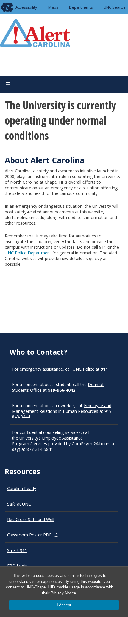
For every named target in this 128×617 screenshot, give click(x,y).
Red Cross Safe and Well (30, 519)
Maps (53, 7)
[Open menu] (8, 84)
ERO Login (17, 566)
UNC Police (83, 369)
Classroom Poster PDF (29, 535)
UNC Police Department (28, 253)
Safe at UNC (19, 504)
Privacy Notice (63, 593)
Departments (81, 7)
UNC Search (114, 7)
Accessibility (26, 7)
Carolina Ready (21, 488)
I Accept (64, 605)
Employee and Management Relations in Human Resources (61, 408)
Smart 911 (17, 550)
